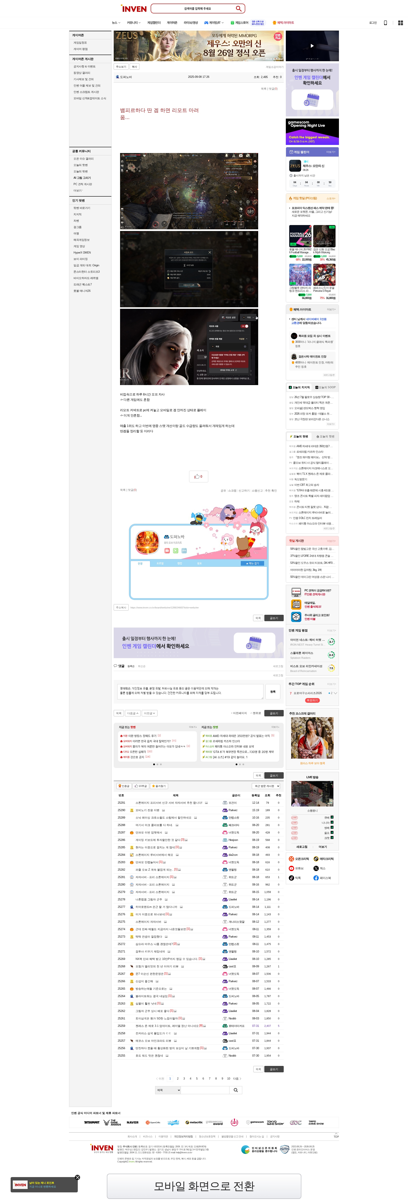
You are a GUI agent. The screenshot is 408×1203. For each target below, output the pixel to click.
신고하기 (244, 490)
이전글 (148, 713)
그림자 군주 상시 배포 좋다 (152, 1011)
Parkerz (233, 810)
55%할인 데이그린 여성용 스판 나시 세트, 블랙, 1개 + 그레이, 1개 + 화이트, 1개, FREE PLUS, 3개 (313, 576)
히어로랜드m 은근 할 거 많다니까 (156, 906)
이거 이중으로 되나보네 (150, 914)
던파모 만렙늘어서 (147, 862)
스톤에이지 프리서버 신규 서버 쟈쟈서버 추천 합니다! (169, 802)
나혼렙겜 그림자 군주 (149, 899)
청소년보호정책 (207, 1136)
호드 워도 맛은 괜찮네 (149, 1055)
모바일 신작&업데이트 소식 (90, 98)
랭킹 (179, 563)
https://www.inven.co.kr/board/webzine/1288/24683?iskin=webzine (164, 607)
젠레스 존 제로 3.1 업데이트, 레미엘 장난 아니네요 (167, 1025)
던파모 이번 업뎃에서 (149, 832)
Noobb (232, 1018)
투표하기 (312, 700)
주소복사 (121, 607)
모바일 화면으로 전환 (204, 1186)
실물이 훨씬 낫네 (146, 1003)
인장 (140, 563)
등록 (272, 691)
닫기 (77, 1177)
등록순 (131, 666)
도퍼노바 (125, 77)
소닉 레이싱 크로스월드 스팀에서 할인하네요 (163, 817)
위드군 (233, 877)
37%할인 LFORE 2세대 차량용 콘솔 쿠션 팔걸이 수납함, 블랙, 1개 (313, 555)
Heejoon (233, 840)
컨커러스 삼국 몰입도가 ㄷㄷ (153, 1033)
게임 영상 (79, 246)
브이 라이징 (81, 259)
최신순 (142, 666)
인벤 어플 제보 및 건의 (87, 85)
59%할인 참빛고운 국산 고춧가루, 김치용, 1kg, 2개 (313, 548)
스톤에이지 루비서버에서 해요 (154, 854)
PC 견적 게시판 (83, 184)
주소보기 (121, 66)
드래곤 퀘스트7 (83, 284)
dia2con (233, 854)
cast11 (232, 966)
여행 (76, 233)
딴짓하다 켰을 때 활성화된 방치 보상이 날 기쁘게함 (168, 1048)
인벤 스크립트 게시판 (86, 92)
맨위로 (257, 713)
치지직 (78, 214)
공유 (223, 490)
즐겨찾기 (161, 786)
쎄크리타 (234, 825)
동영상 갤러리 (82, 72)
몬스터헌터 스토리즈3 (87, 271)
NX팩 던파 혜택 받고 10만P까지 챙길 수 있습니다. (167, 959)
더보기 (184, 551)
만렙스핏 (234, 817)
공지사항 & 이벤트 (84, 66)
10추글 (143, 786)
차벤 (76, 220)
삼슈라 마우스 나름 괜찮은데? (154, 944)
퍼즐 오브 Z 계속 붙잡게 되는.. (155, 869)
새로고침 (278, 666)
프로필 (160, 563)
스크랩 (232, 490)
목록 (263, 88)
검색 (236, 1090)
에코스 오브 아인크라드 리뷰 (153, 1040)
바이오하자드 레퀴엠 (86, 278)
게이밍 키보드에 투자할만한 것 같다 (158, 840)
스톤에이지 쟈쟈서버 (148, 921)
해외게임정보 (81, 239)
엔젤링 (233, 869)
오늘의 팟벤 (81, 171)
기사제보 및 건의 (84, 79)
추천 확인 (271, 490)
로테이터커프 (237, 1025)
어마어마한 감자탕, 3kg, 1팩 (306, 569)
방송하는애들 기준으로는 (151, 988)
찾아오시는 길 (256, 1136)
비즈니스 (147, 1136)
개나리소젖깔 (237, 921)
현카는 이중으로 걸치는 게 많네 (155, 847)
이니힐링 (176, 551)
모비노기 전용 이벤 (147, 810)
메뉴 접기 (252, 563)
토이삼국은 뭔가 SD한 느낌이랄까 (157, 1018)
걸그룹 (78, 227)
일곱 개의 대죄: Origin (86, 265)
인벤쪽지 (167, 551)
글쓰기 (274, 775)
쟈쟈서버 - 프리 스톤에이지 (152, 877)
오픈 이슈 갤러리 (84, 158)
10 (228, 1078)
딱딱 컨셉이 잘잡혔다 (149, 936)
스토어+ (331, 198)
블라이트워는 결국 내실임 (152, 996)
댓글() (273, 88)
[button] (154, 764)
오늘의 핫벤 (81, 165)
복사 (134, 66)
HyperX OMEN (82, 252)
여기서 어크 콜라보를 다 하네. (154, 825)
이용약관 (163, 1136)
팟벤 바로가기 (82, 208)
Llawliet (233, 899)
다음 (236, 1078)
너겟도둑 (234, 832)
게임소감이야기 (275, 66)
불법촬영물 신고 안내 (232, 1136)
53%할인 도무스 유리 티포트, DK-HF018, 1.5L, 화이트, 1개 (313, 562)
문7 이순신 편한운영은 (150, 973)
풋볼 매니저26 (82, 290)
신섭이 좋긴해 (144, 981)
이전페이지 (240, 713)
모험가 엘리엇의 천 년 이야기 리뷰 (157, 966)
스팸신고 (257, 490)
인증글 (125, 786)
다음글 (131, 713)
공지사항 (274, 1136)
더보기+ (193, 726)
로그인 (373, 22)
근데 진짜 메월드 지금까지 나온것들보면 (161, 929)
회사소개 (132, 1136)
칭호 (199, 563)
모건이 (233, 802)
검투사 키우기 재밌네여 (150, 951)
